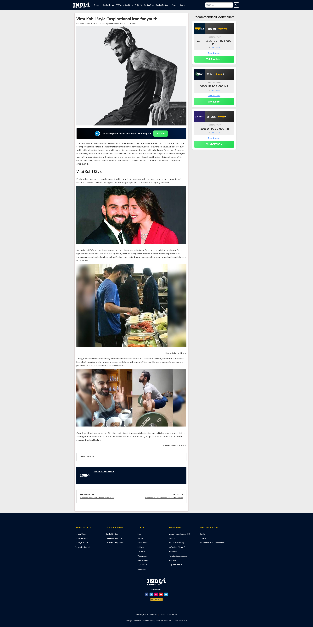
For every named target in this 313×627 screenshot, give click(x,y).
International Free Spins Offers (212, 543)
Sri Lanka (141, 551)
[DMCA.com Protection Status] (156, 599)
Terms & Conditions (163, 620)
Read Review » (214, 53)
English (203, 534)
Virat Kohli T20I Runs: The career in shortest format (164, 498)
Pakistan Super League (178, 556)
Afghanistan (142, 565)
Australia (141, 538)
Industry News (142, 614)
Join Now (160, 133)
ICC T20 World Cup (176, 543)
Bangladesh (142, 569)
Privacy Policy (148, 620)
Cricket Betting (112, 534)
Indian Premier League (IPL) (179, 534)
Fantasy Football (81, 538)
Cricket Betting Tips (114, 538)
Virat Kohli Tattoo (178, 445)
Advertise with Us (180, 620)
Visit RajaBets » (214, 59)
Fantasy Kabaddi (81, 543)
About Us (153, 614)
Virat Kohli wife (179, 353)
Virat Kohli (90, 457)
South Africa (143, 543)
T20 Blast (173, 560)
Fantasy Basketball (82, 547)
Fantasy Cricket (81, 534)
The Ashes (173, 551)
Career (162, 614)
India (139, 534)
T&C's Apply (216, 47)
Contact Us (172, 614)
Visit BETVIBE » (214, 144)
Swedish (203, 538)
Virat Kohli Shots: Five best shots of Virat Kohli (97, 498)
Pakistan (141, 547)
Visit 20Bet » (214, 101)
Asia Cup (172, 538)
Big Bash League (175, 565)
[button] (146, 594)
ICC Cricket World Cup (178, 547)
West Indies (142, 556)
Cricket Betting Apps (114, 543)
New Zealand (143, 560)
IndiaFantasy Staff (104, 471)
